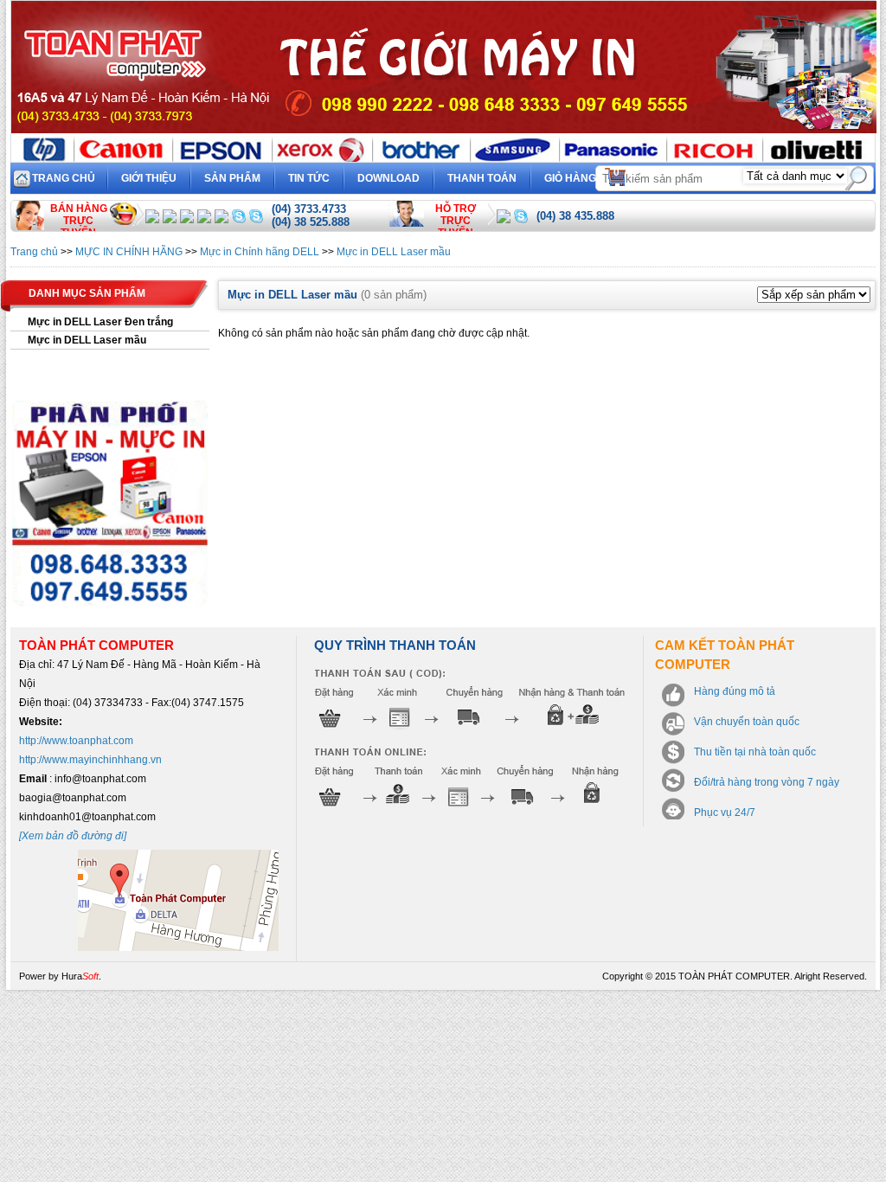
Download (388, 178)
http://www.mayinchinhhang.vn (90, 760)
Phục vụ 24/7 (724, 812)
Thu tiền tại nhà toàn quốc (755, 752)
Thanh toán (482, 178)
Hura (80, 976)
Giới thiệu (149, 178)
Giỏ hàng (582, 175)
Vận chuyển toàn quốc (746, 722)
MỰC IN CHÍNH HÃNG (129, 252)
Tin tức (309, 178)
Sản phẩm (232, 178)
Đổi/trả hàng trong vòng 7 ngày (766, 782)
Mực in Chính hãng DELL (259, 252)
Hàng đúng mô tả (734, 691)
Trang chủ (63, 178)
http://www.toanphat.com (76, 741)
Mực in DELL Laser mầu (394, 252)
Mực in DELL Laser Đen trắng (100, 322)
